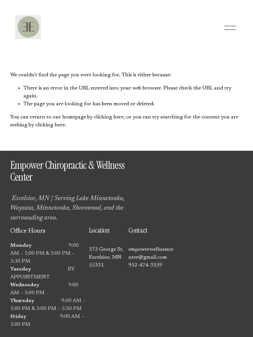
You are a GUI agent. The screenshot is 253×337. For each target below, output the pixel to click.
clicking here (109, 117)
